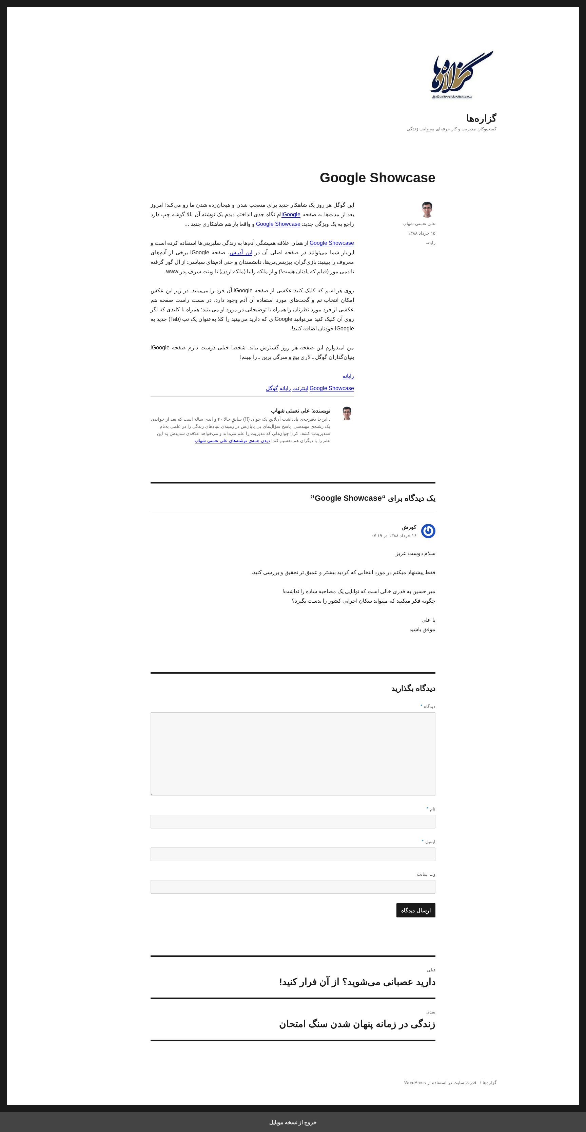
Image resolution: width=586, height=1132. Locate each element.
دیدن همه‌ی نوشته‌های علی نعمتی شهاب (232, 440)
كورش (409, 527)
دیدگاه (428, 706)
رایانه (348, 376)
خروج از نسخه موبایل (293, 1122)
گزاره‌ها (481, 118)
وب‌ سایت (426, 874)
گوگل (272, 388)
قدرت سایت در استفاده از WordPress (440, 1082)
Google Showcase (278, 224)
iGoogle (290, 214)
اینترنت (300, 388)
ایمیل (428, 841)
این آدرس (241, 252)
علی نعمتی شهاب (419, 223)
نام (431, 808)
